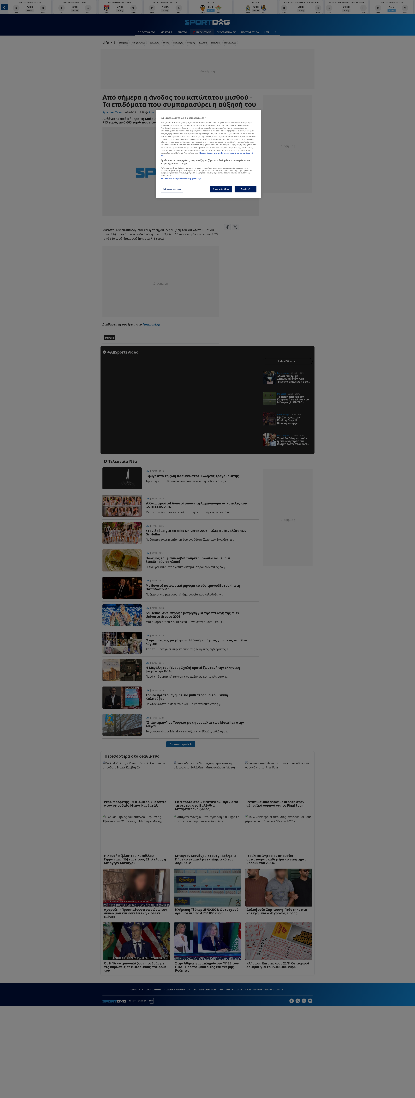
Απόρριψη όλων (221, 189)
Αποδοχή (245, 189)
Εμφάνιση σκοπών (172, 189)
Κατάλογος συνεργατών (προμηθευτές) (181, 178)
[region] (208, 154)
